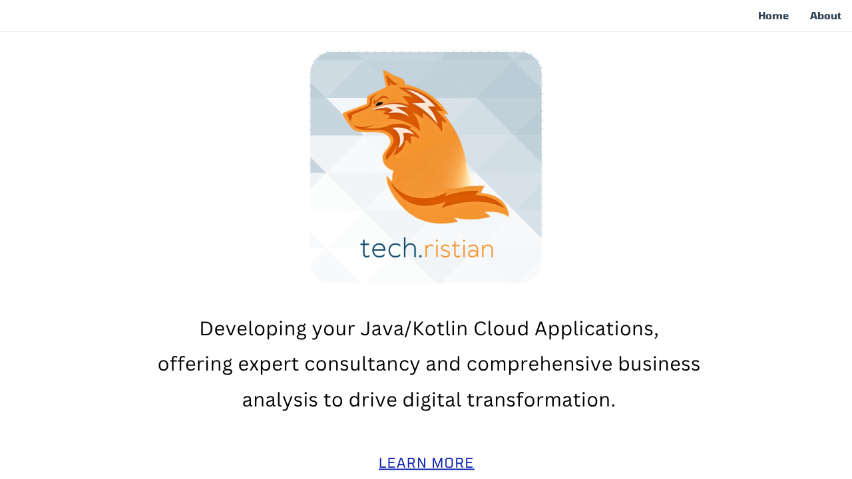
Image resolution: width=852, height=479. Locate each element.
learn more (427, 462)
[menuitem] (773, 16)
